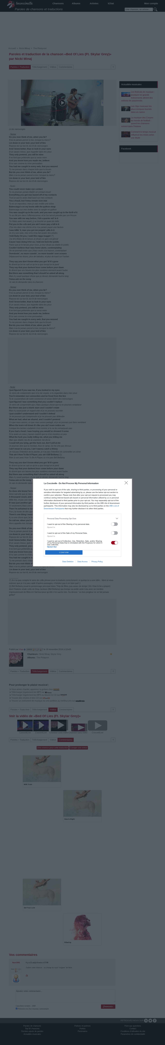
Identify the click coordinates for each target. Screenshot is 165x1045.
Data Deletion (67, 562)
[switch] (114, 524)
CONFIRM (64, 552)
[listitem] (82, 518)
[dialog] (82, 522)
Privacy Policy (97, 562)
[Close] (127, 483)
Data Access (82, 562)
